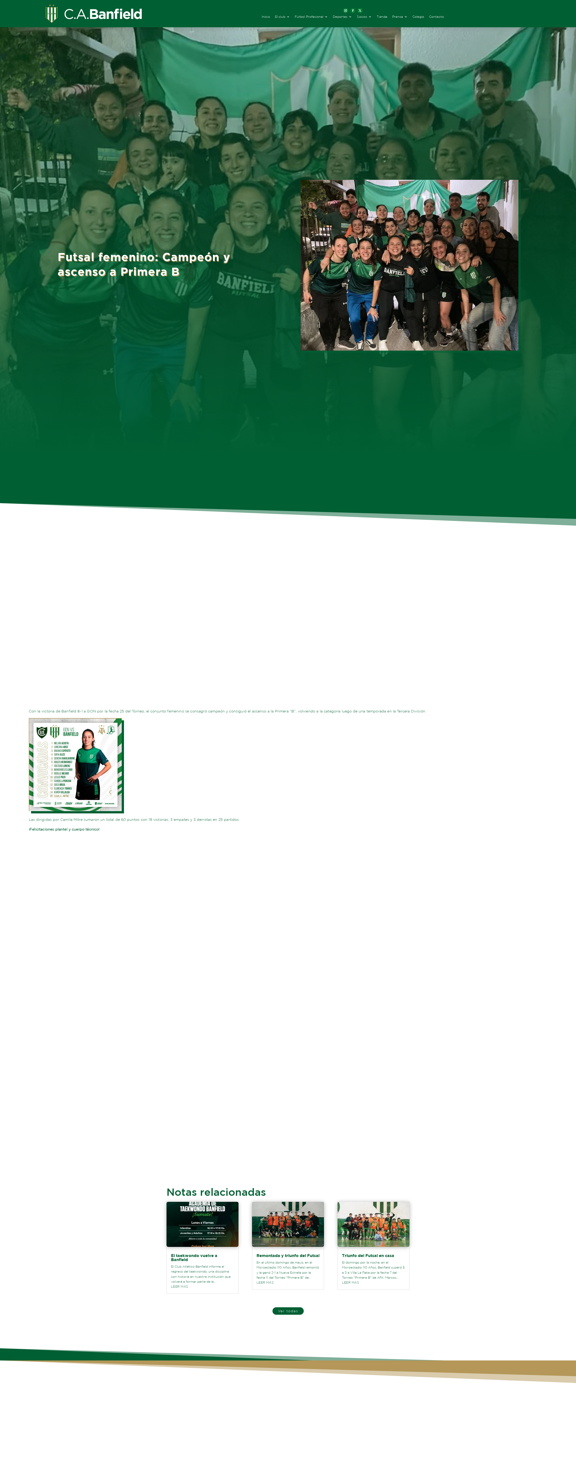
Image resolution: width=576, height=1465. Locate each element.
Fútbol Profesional (309, 16)
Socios (362, 16)
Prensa (397, 16)
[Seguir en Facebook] (353, 10)
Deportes (340, 16)
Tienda (382, 16)
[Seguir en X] (360, 10)
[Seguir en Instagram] (345, 10)
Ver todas (288, 1311)
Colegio (418, 16)
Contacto (436, 16)
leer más (179, 1286)
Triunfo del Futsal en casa (368, 1255)
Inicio (266, 16)
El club (280, 16)
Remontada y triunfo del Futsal (288, 1255)
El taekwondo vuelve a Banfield (194, 1257)
